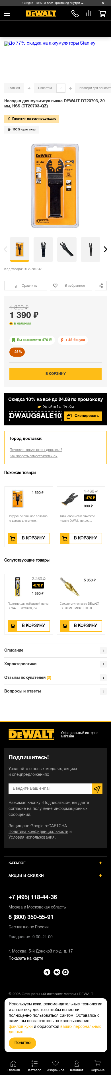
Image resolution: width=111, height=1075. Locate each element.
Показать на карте (26, 958)
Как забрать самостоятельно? (33, 456)
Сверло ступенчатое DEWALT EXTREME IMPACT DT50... (79, 606)
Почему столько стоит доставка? (36, 450)
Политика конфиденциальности (38, 832)
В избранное (75, 285)
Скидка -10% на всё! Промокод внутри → (52, 3)
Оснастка (45, 88)
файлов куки (21, 1027)
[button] (5, 249)
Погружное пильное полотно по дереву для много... (28, 518)
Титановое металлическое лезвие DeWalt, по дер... (77, 518)
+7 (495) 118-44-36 (37, 902)
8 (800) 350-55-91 (75, 13)
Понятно (22, 1043)
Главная (14, 88)
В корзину (56, 373)
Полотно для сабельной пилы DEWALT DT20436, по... (28, 606)
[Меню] (7, 13)
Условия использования (32, 837)
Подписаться (97, 788)
